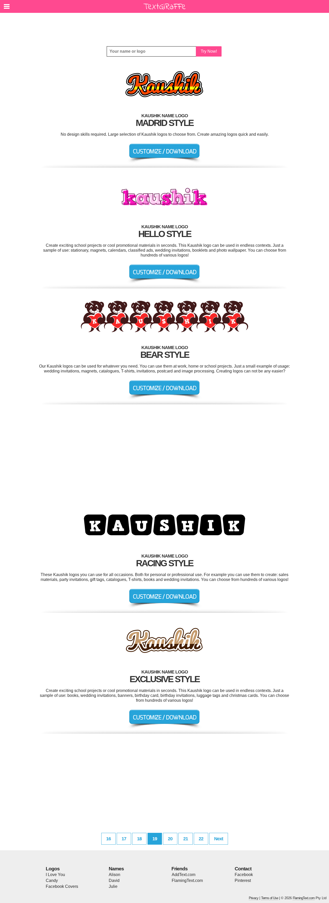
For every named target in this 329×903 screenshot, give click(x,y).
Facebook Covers (62, 886)
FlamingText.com (187, 880)
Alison (114, 874)
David (114, 880)
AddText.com (183, 874)
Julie (113, 886)
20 (170, 838)
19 (154, 838)
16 (108, 838)
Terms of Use (269, 898)
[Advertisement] (165, 25)
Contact (243, 868)
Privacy (253, 898)
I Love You (55, 874)
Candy (52, 880)
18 (139, 838)
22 (201, 838)
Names (116, 868)
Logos (53, 868)
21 (185, 838)
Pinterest (243, 880)
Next (218, 838)
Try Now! (209, 51)
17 (124, 838)
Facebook (244, 874)
